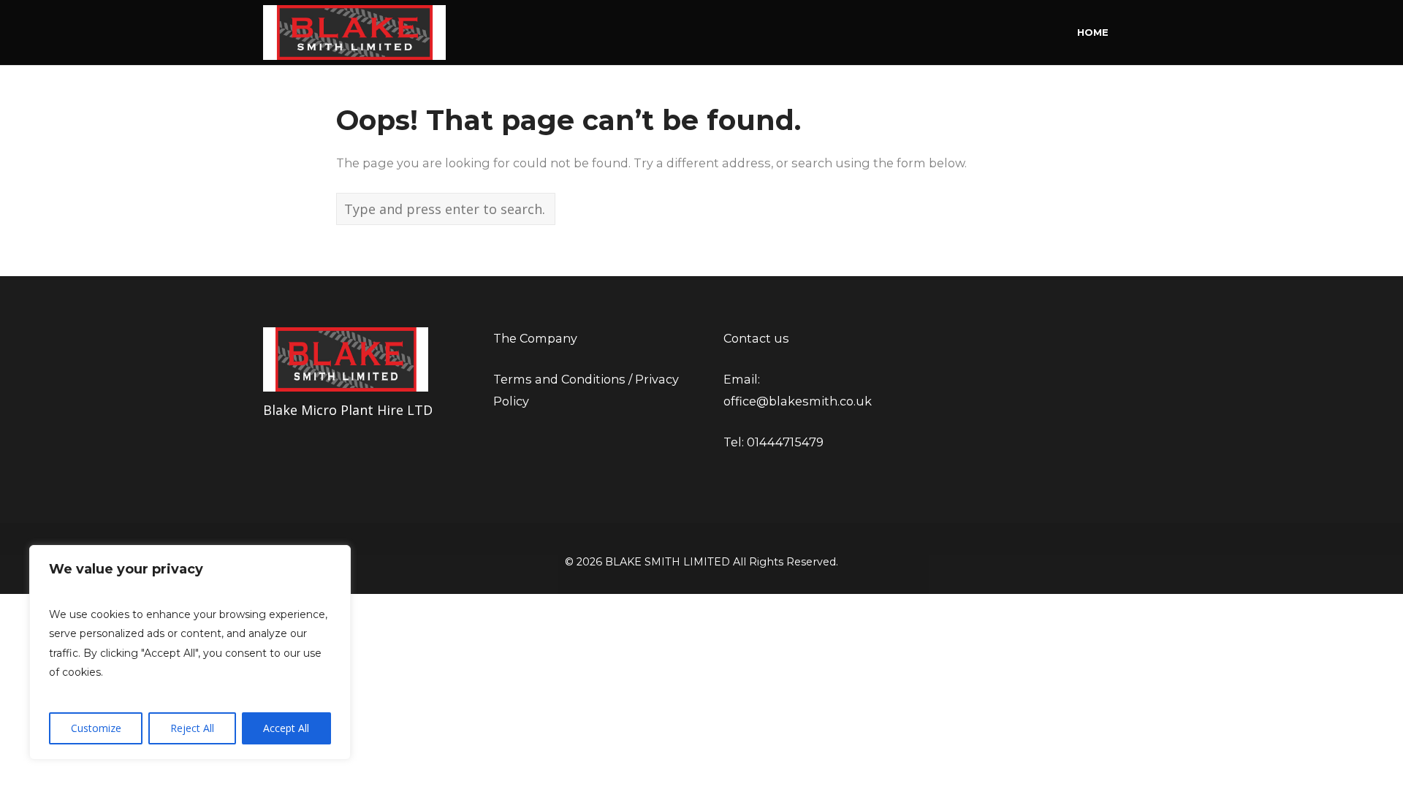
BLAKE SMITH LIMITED (667, 561)
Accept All (286, 728)
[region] (190, 652)
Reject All (192, 728)
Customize (96, 728)
